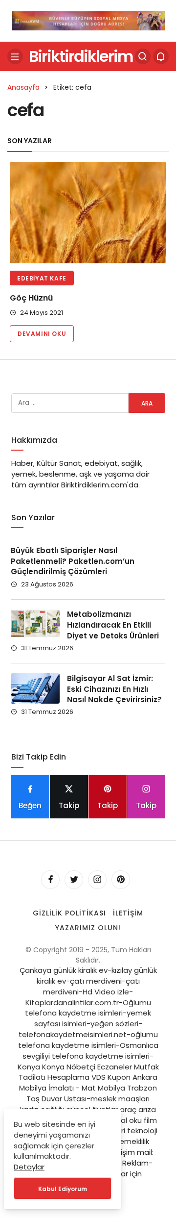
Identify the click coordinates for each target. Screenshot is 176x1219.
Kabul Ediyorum (62, 1189)
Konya (29, 1067)
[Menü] (15, 56)
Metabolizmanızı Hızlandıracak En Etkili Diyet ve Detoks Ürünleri (113, 625)
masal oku (123, 1120)
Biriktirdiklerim (80, 56)
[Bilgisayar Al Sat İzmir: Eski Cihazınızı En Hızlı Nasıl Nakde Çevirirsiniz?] (35, 688)
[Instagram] (97, 879)
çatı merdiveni (96, 981)
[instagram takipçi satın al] (88, 20)
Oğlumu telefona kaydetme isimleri (88, 1007)
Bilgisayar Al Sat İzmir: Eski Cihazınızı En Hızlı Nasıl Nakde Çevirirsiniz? (114, 689)
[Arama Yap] (143, 56)
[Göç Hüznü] (88, 212)
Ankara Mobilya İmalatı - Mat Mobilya (88, 1082)
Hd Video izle (106, 992)
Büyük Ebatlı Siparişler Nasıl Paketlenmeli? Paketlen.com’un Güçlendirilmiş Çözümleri (72, 561)
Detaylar (29, 1167)
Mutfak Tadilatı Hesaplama (89, 1072)
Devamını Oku (42, 334)
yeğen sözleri (114, 1023)
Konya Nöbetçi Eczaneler (87, 1067)
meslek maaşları (120, 1098)
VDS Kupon (111, 1077)
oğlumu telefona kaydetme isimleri (88, 1039)
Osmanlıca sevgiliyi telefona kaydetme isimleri (90, 1050)
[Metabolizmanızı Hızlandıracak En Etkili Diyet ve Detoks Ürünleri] (35, 624)
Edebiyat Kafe (41, 278)
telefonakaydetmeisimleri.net (73, 1034)
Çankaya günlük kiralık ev (64, 970)
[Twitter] (74, 879)
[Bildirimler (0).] (161, 56)
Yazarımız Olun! (88, 928)
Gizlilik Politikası (69, 913)
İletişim (128, 913)
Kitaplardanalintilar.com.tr (72, 1002)
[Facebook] (50, 879)
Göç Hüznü (31, 298)
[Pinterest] (120, 879)
